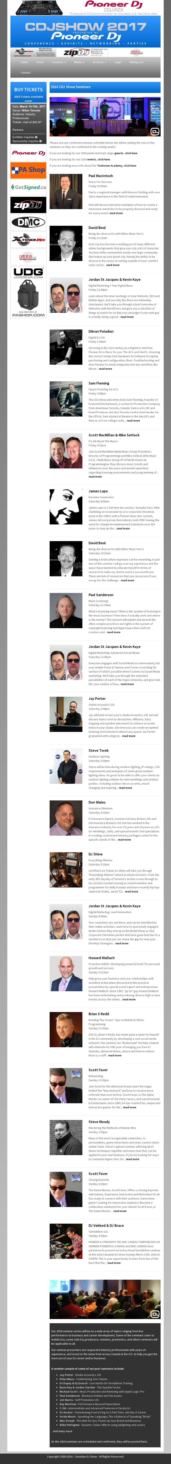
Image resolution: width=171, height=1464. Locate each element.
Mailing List (136, 62)
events (91, 159)
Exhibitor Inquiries (24, 137)
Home (24, 62)
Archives (98, 62)
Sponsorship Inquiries (26, 141)
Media (78, 62)
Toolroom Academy (109, 165)
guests (118, 153)
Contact (26, 72)
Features (58, 62)
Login (118, 62)
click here (131, 153)
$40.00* (37, 122)
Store (40, 62)
